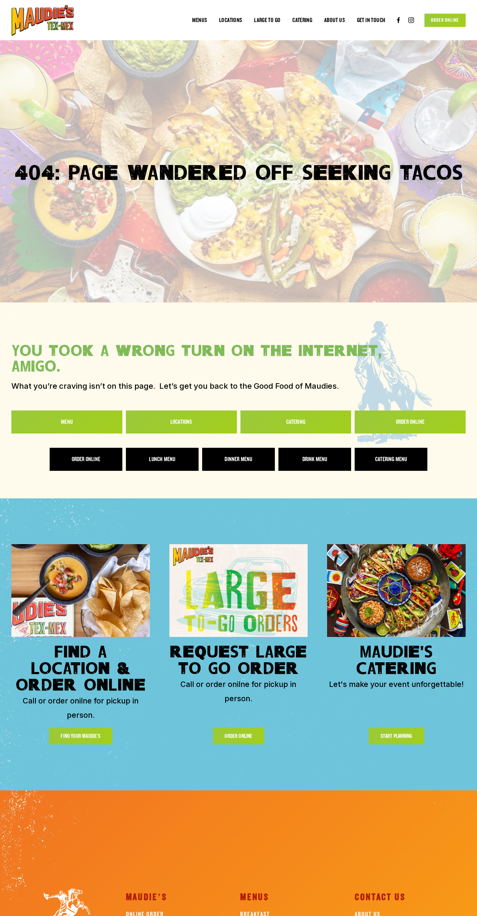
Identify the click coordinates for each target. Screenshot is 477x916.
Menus (199, 20)
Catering (302, 20)
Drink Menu (314, 459)
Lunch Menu (162, 459)
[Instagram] (411, 20)
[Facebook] (398, 20)
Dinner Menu (238, 459)
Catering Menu (391, 459)
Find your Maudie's (80, 736)
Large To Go (267, 20)
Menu (67, 422)
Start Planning (396, 736)
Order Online (445, 20)
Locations (230, 20)
